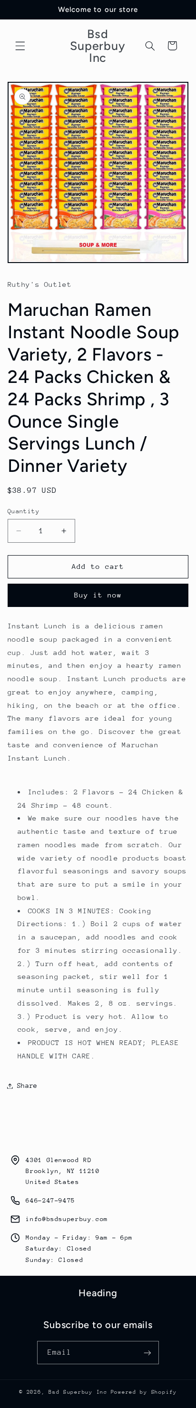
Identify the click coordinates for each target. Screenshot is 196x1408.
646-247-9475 (50, 1200)
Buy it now (98, 595)
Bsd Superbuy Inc (78, 1392)
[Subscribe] (147, 1352)
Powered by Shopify (144, 1392)
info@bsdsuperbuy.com (67, 1218)
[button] (20, 46)
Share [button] (27, 1085)
